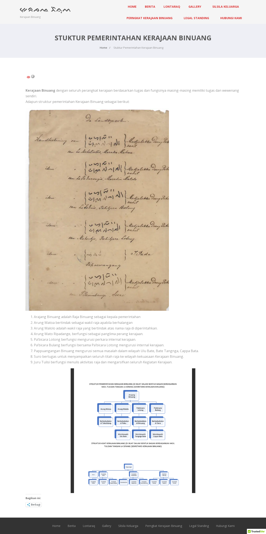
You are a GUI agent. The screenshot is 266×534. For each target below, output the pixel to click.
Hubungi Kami (231, 18)
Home (132, 7)
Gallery (194, 7)
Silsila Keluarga (225, 7)
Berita (150, 7)
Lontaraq (172, 7)
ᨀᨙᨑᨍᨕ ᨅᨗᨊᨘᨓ (45, 9)
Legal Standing (196, 18)
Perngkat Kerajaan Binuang (149, 18)
